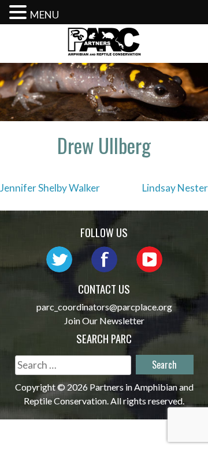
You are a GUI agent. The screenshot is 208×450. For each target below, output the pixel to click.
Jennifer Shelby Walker (50, 188)
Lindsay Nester (175, 188)
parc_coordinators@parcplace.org (104, 306)
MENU (44, 15)
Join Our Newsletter (104, 320)
